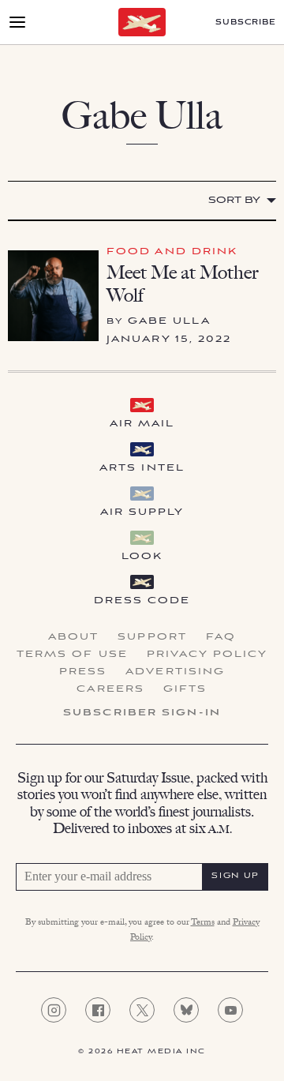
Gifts (185, 689)
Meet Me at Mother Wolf (182, 283)
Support (152, 637)
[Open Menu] (17, 22)
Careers (110, 689)
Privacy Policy (207, 654)
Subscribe (245, 22)
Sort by (234, 200)
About (73, 637)
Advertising (175, 672)
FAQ (221, 637)
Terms (203, 923)
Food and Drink (171, 251)
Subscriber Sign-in (142, 713)
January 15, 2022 (169, 339)
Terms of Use (72, 654)
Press (83, 672)
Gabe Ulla (169, 321)
